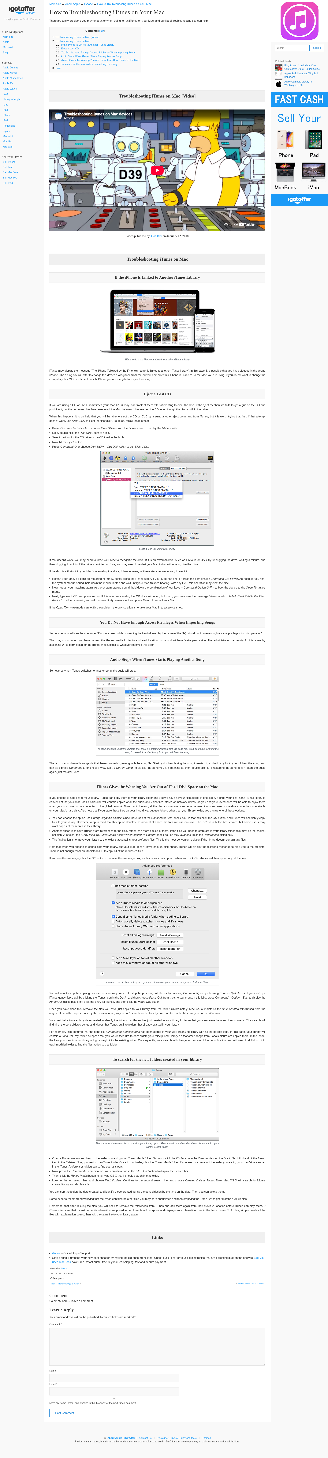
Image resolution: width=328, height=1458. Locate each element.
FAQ (5, 94)
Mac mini (8, 136)
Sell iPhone (9, 162)
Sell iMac (8, 167)
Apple (6, 42)
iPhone (6, 115)
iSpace (6, 131)
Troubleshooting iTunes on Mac (71, 41)
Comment (55, 1324)
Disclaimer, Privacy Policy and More (177, 1438)
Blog (5, 52)
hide (101, 30)
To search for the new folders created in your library (86, 64)
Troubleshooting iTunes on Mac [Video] (75, 37)
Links (56, 68)
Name (53, 1370)
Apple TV (8, 83)
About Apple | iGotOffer (121, 1438)
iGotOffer (156, 236)
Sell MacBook (10, 172)
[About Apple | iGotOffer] (22, 11)
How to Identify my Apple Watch (65, 1284)
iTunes (56, 1253)
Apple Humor (10, 72)
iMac (5, 104)
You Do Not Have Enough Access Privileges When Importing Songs (96, 52)
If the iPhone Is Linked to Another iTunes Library (85, 45)
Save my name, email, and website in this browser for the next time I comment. (93, 1403)
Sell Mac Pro (10, 177)
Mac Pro (7, 141)
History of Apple (11, 99)
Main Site (8, 37)
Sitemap (206, 1438)
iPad (5, 110)
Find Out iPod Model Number (250, 1284)
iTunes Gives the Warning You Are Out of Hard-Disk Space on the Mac (97, 60)
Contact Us (145, 1438)
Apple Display (10, 67)
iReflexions (9, 126)
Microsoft (8, 47)
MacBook (8, 147)
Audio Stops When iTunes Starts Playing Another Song (88, 56)
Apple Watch (10, 88)
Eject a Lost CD (67, 48)
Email (53, 1384)
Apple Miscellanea (13, 78)
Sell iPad (8, 183)
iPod (5, 120)
